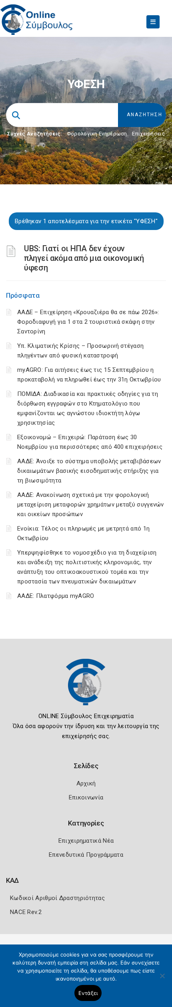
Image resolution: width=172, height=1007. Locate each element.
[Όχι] (162, 980)
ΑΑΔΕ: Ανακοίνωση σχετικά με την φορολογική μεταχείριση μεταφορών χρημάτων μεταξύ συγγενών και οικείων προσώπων (90, 504)
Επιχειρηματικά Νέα (86, 840)
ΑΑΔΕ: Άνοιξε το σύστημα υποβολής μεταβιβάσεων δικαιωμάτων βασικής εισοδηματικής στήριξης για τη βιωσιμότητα (89, 471)
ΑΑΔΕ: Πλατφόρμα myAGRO (55, 595)
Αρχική (86, 783)
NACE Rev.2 (26, 912)
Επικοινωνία (86, 797)
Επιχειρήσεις (148, 134)
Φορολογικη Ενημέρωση (97, 134)
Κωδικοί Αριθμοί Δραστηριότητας (57, 898)
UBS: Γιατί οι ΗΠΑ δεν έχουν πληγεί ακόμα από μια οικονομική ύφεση (84, 258)
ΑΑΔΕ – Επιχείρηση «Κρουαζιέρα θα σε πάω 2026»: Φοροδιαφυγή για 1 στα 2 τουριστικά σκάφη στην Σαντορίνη (88, 322)
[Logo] (86, 688)
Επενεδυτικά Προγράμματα (86, 854)
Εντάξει (88, 993)
